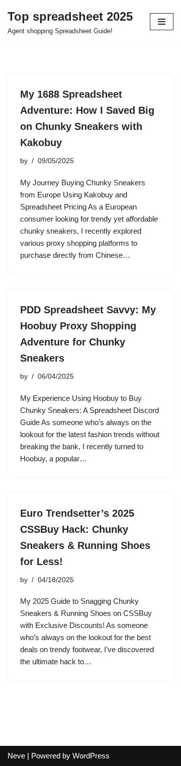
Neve (16, 755)
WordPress (91, 755)
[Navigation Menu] (161, 21)
